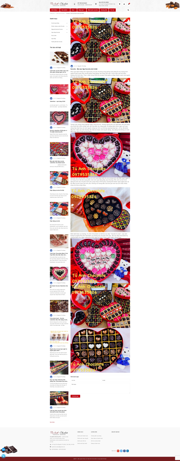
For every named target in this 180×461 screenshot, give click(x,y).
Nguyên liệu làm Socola (57, 29)
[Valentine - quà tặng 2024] (59, 89)
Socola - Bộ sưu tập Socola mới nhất (84, 69)
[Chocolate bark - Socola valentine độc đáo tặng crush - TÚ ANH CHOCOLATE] (59, 306)
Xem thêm (52, 422)
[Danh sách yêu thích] (120, 3)
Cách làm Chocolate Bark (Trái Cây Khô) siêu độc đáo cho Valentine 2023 (59, 255)
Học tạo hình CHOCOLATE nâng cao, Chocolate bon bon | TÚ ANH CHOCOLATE (59, 381)
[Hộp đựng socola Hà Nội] (59, 178)
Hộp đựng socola (55, 221)
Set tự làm (53, 35)
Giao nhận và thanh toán (97, 438)
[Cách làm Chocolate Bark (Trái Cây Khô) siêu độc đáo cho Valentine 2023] (59, 241)
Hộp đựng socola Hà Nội (57, 190)
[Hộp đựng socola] (59, 209)
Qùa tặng (53, 38)
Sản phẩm (64, 10)
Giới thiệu (54, 10)
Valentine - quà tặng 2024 (57, 101)
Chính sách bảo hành (82, 443)
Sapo (105, 458)
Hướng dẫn (104, 10)
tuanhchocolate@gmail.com (58, 446)
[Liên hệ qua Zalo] (3, 449)
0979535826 (55, 449)
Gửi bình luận (75, 396)
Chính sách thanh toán (82, 435)
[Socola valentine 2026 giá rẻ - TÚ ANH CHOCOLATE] (59, 118)
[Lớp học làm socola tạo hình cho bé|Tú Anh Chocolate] (59, 398)
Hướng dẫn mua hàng (96, 435)
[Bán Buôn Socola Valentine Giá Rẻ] (59, 274)
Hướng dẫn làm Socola (56, 41)
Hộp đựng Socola (55, 32)
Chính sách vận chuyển (82, 438)
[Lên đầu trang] (177, 452)
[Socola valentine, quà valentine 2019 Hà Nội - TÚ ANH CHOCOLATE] (59, 433)
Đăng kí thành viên (95, 443)
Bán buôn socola (93, 10)
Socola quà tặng (55, 23)
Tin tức (112, 10)
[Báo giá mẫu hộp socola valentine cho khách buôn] (59, 149)
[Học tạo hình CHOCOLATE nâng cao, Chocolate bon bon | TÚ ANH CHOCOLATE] (59, 368)
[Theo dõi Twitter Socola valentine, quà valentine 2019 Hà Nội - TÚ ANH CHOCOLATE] (121, 451)
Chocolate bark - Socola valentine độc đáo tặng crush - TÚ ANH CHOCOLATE (59, 320)
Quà (73, 10)
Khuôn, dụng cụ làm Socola (57, 26)
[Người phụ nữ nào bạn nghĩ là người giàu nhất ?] (59, 337)
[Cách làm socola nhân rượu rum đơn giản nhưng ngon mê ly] (59, 58)
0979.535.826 (62, 449)
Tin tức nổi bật (55, 47)
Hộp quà (81, 10)
